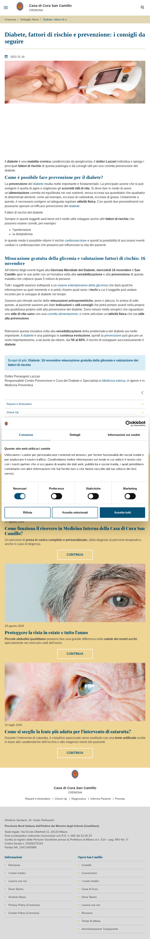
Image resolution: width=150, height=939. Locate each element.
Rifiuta (27, 512)
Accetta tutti (122, 512)
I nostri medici (17, 873)
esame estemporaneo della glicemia (83, 285)
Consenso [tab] (26, 434)
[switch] (56, 496)
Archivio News (17, 897)
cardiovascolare (76, 240)
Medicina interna (113, 380)
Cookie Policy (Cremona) (23, 912)
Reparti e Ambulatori (19, 403)
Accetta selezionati (75, 512)
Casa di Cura (90, 889)
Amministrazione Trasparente (100, 928)
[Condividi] (142, 392)
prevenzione (112, 335)
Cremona (10, 19)
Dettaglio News (29, 19)
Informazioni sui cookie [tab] (124, 434)
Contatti (86, 865)
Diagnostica (78, 798)
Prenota (120, 798)
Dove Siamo (15, 889)
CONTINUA (75, 554)
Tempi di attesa (91, 920)
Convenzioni (89, 873)
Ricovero (87, 912)
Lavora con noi (17, 881)
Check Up (13, 412)
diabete (38, 184)
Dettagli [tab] (75, 434)
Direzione (14, 865)
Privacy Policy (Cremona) (24, 904)
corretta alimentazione (62, 314)
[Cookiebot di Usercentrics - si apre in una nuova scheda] (128, 423)
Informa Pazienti (100, 798)
